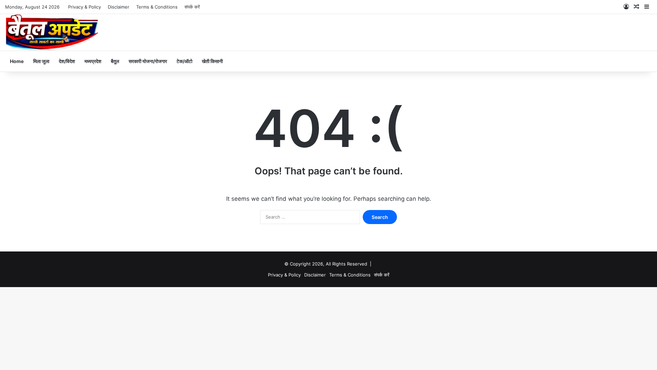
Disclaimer (118, 7)
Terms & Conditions (157, 7)
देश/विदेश (67, 61)
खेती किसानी (212, 61)
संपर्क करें (192, 7)
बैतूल (115, 61)
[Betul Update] (52, 32)
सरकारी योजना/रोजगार (148, 61)
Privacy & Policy (84, 7)
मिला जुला (41, 61)
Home (17, 61)
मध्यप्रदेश (93, 61)
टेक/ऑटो (184, 61)
